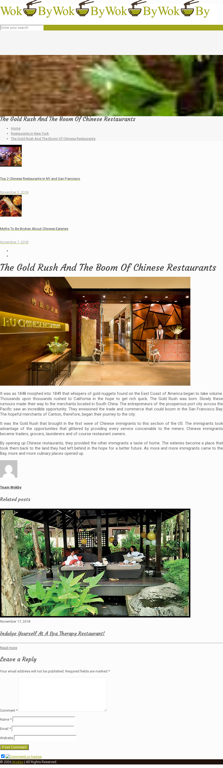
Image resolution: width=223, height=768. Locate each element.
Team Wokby (10, 487)
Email (5, 729)
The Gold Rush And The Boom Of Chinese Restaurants (53, 139)
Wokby (17, 762)
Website (6, 738)
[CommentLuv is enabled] (23, 757)
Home (15, 128)
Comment (9, 710)
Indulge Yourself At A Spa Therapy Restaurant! (52, 633)
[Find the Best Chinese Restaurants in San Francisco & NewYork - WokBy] (105, 16)
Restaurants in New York (30, 133)
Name (6, 719)
